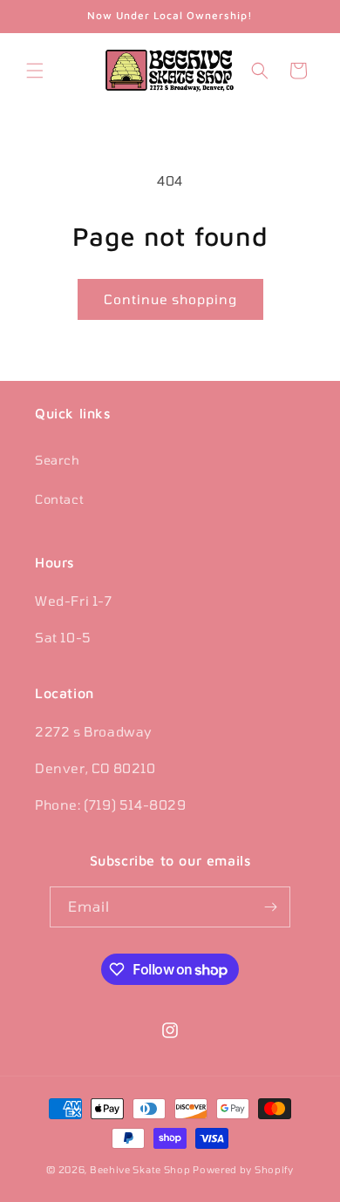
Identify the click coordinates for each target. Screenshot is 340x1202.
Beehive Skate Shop (140, 1169)
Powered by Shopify (243, 1169)
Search (57, 459)
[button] (35, 70)
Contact (59, 499)
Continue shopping (170, 299)
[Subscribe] (270, 906)
